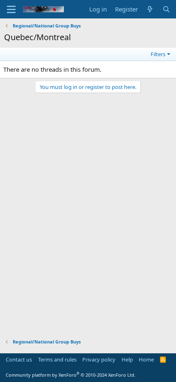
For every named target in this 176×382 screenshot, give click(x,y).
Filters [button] (158, 54)
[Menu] (11, 9)
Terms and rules (57, 359)
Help (127, 359)
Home (146, 359)
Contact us (19, 359)
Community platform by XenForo (70, 375)
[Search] (166, 9)
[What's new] (150, 9)
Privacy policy (98, 359)
